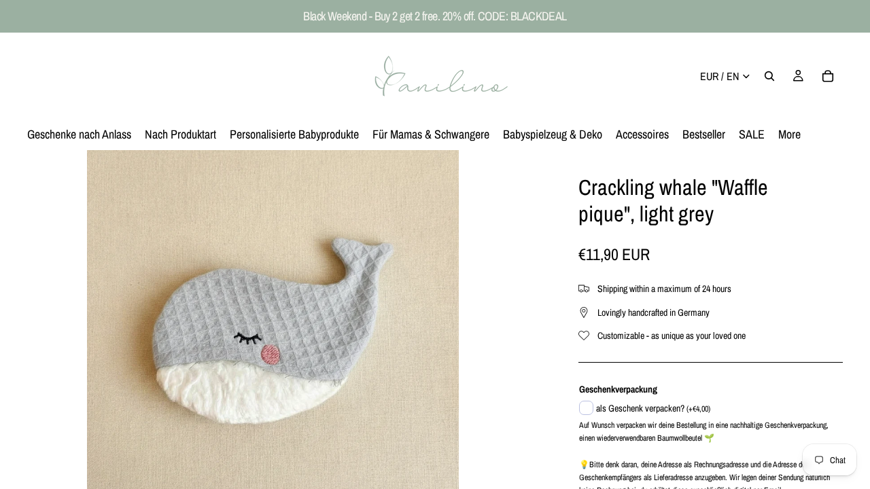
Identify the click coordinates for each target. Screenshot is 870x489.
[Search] (769, 76)
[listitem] (789, 134)
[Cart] (828, 76)
